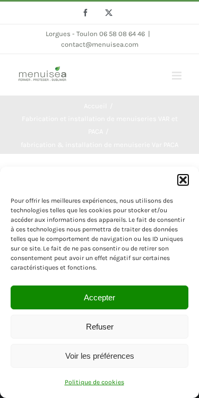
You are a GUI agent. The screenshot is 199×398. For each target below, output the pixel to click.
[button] (183, 180)
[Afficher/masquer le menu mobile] (177, 75)
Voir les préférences (99, 355)
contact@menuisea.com (100, 44)
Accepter (99, 297)
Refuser (100, 326)
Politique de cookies (94, 382)
